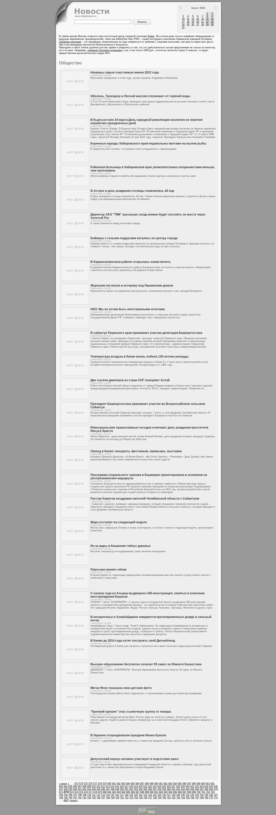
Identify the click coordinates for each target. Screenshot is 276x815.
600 (203, 783)
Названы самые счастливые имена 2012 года (124, 72)
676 (86, 792)
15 (207, 18)
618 (131, 786)
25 (188, 24)
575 (86, 783)
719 (131, 794)
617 (126, 786)
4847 (66, 800)
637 (61, 789)
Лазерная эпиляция (70, 41)
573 (76, 783)
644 (94, 789)
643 (89, 789)
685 (128, 792)
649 (117, 789)
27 (197, 24)
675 (81, 792)
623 (155, 786)
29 (207, 24)
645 (98, 789)
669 (211, 789)
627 (173, 786)
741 (75, 797)
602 (212, 783)
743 (84, 797)
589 (151, 783)
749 (113, 797)
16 (212, 18)
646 (103, 789)
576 (90, 783)
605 (70, 786)
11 (188, 18)
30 (212, 24)
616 (122, 786)
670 (216, 789)
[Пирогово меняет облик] (75, 587)
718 (126, 794)
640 (75, 789)
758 (155, 797)
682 (114, 792)
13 (197, 18)
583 (123, 783)
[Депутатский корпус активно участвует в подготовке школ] (75, 777)
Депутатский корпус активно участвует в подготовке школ (134, 759)
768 (202, 797)
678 (95, 792)
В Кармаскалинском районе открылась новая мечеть (130, 261)
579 (104, 783)
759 (159, 797)
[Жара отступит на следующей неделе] (75, 540)
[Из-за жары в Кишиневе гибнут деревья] (75, 564)
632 (197, 786)
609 (89, 786)
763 (178, 797)
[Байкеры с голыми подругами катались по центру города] (75, 256)
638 (66, 789)
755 (141, 797)
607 (80, 786)
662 (178, 789)
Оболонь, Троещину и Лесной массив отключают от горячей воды (140, 96)
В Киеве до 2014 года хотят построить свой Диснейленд (132, 640)
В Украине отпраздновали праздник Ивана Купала (128, 735)
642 (84, 789)
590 (156, 783)
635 (211, 786)
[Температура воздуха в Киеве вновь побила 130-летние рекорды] (75, 374)
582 (119, 783)
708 (80, 794)
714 (108, 794)
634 (206, 786)
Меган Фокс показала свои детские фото (121, 687)
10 (183, 18)
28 (202, 24)
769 (206, 797)
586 (137, 783)
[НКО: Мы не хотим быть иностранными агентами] (75, 327)
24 (183, 24)
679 (100, 792)
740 (70, 797)
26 (193, 24)
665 (192, 789)
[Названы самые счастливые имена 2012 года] (75, 90)
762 (174, 797)
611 (98, 786)
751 (122, 797)
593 (170, 783)
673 (72, 792)
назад (63, 783)
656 (150, 789)
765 (188, 797)
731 (187, 794)
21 (202, 21)
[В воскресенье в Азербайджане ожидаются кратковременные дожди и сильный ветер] (75, 635)
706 (70, 794)
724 (155, 794)
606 (75, 786)
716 (117, 794)
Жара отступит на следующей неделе (118, 522)
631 (192, 786)
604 (66, 786)
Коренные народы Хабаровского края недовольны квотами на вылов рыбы (148, 143)
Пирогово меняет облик (108, 569)
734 (202, 794)
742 (80, 797)
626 (169, 786)
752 (127, 797)
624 (159, 786)
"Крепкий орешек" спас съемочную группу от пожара (130, 711)
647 (108, 789)
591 (161, 783)
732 (192, 794)
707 (75, 794)
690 (152, 792)
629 (183, 786)
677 (91, 792)
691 (156, 792)
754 (136, 797)
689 (147, 792)
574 (81, 783)
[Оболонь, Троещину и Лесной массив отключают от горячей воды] (75, 114)
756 (145, 797)
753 (131, 797)
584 (128, 783)
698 (189, 792)
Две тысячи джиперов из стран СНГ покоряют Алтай (130, 380)
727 (169, 794)
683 (119, 792)
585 (133, 783)
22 (207, 21)
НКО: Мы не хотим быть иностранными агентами (127, 309)
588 (147, 783)
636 (216, 786)
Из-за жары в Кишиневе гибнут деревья (120, 545)
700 (199, 792)
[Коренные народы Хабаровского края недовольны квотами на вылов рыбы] (75, 161)
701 (203, 792)
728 (173, 794)
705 (66, 794)
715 (112, 794)
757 (150, 797)
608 (84, 786)
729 (178, 794)
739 (66, 797)
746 (98, 797)
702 (208, 792)
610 (94, 786)
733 (197, 794)
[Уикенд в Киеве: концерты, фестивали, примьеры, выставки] (75, 469)
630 (187, 786)
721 (141, 794)
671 (61, 792)
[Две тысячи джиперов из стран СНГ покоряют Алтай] (75, 398)
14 (202, 18)
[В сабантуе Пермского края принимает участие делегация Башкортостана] (75, 351)
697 (184, 792)
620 (141, 786)
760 (164, 797)
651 (127, 789)
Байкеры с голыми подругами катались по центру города (134, 238)
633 (202, 786)
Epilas (151, 36)
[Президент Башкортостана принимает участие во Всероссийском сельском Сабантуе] (75, 422)
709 (84, 794)
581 (114, 783)
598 (194, 783)
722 (145, 794)
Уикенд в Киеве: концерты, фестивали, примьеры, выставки (136, 451)
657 (155, 789)
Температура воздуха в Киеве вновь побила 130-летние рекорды (139, 356)
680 (105, 792)
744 (89, 797)
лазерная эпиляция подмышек (104, 50)
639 (70, 789)
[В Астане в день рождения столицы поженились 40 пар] (75, 209)
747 (103, 797)
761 (169, 797)
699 (194, 792)
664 (188, 789)
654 (141, 789)
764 (183, 797)
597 (189, 783)
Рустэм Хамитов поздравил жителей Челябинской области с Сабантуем (144, 498)
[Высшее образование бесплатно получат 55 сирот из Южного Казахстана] (75, 682)
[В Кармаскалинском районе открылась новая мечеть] (75, 280)
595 (180, 783)
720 (136, 794)
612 (103, 786)
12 (193, 18)
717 (122, 794)
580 (109, 783)
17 (183, 21)
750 (117, 797)
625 (164, 786)
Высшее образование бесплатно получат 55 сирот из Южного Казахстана (145, 664)
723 (150, 794)
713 (103, 794)
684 (123, 792)
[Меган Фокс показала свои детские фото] (75, 706)
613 (108, 786)
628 (178, 786)
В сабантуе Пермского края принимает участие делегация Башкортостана (146, 332)
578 (100, 783)
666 (197, 789)
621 (145, 786)
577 (95, 783)
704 (61, 794)
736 (211, 794)
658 (159, 789)
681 (109, 792)
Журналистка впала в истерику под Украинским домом (131, 285)
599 (198, 783)
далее (73, 800)
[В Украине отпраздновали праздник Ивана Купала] (75, 753)
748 (108, 797)
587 (142, 783)
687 (138, 792)
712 (98, 794)
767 (197, 797)
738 (61, 797)
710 (89, 794)
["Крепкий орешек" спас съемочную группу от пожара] (75, 729)
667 (202, 789)
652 (131, 789)
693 (166, 792)
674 (76, 792)
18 (188, 21)
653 (136, 789)
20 (197, 21)
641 (80, 789)
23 (212, 21)
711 (94, 794)
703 (213, 792)
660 (169, 789)
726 (164, 794)
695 (175, 792)
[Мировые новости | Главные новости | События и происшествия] (92, 16)
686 (133, 792)
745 (94, 797)
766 (192, 797)
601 (208, 783)
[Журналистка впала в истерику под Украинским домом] (75, 303)
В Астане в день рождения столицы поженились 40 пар (132, 190)
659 (164, 789)
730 (183, 794)
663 (183, 789)
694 (170, 792)
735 (206, 794)
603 (61, 786)
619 (136, 786)
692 (161, 792)
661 (174, 789)
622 (150, 786)
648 (113, 789)
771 (216, 797)
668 (206, 789)
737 (216, 794)
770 (211, 797)
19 (193, 21)
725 (159, 794)
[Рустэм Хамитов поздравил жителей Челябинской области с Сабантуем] (75, 516)
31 (183, 27)
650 (122, 789)
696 (180, 792)
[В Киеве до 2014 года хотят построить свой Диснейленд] (75, 658)
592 (165, 783)
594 (175, 783)
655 (145, 789)
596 (184, 783)
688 (142, 792)
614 (112, 786)
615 (117, 786)
